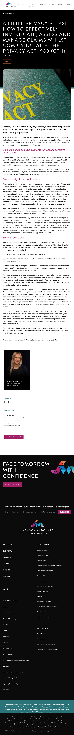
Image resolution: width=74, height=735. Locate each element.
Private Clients (43, 628)
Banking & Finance (42, 550)
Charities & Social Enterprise (10, 619)
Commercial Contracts (43, 555)
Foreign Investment (42, 581)
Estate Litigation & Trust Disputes (46, 644)
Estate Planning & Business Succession (47, 649)
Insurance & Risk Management (45, 586)
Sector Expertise (10, 601)
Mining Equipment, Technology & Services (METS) (16, 660)
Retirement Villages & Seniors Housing (13, 672)
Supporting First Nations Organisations (13, 684)
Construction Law (41, 560)
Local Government (8, 648)
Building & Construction (9, 613)
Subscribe (64, 512)
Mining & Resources (8, 654)
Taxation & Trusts (41, 639)
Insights (6, 570)
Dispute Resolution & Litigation (45, 570)
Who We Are (8, 557)
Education (5, 625)
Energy (5, 630)
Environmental (41, 576)
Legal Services (43, 545)
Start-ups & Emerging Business (11, 678)
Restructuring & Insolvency (44, 601)
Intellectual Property (42, 591)
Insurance (5, 642)
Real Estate (6, 666)
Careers (6, 564)
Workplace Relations (42, 612)
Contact (68, 4)
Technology (6, 690)
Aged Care (5, 607)
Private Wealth (41, 634)
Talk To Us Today (14, 437)
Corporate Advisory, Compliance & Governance (49, 565)
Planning (39, 596)
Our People (7, 551)
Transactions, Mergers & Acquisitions (47, 607)
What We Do (8, 545)
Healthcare (6, 636)
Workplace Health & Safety (44, 617)
